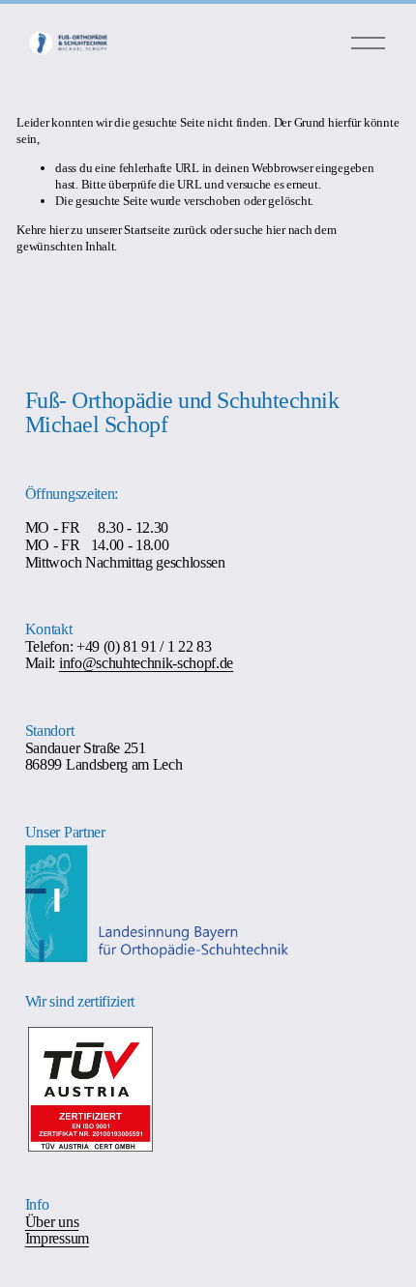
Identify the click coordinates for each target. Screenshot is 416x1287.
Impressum (57, 1238)
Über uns (51, 1222)
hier (59, 229)
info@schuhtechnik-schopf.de (146, 663)
